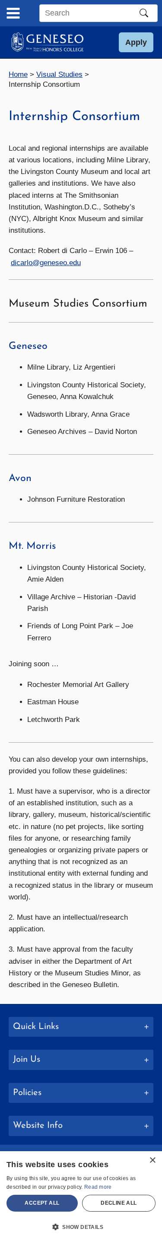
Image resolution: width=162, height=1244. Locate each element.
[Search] (143, 12)
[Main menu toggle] (13, 13)
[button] (136, 42)
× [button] (152, 1160)
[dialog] (81, 1197)
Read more (98, 1187)
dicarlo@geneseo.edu (46, 263)
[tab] (81, 1027)
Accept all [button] (42, 1203)
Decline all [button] (119, 1203)
